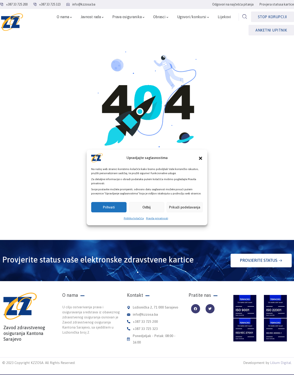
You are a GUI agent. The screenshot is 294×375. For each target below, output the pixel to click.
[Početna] (12, 22)
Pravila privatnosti (157, 218)
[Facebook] (195, 308)
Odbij (146, 207)
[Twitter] (210, 308)
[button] (200, 158)
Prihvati (109, 207)
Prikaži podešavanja (184, 207)
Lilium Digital (280, 363)
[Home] (20, 306)
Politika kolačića (134, 218)
